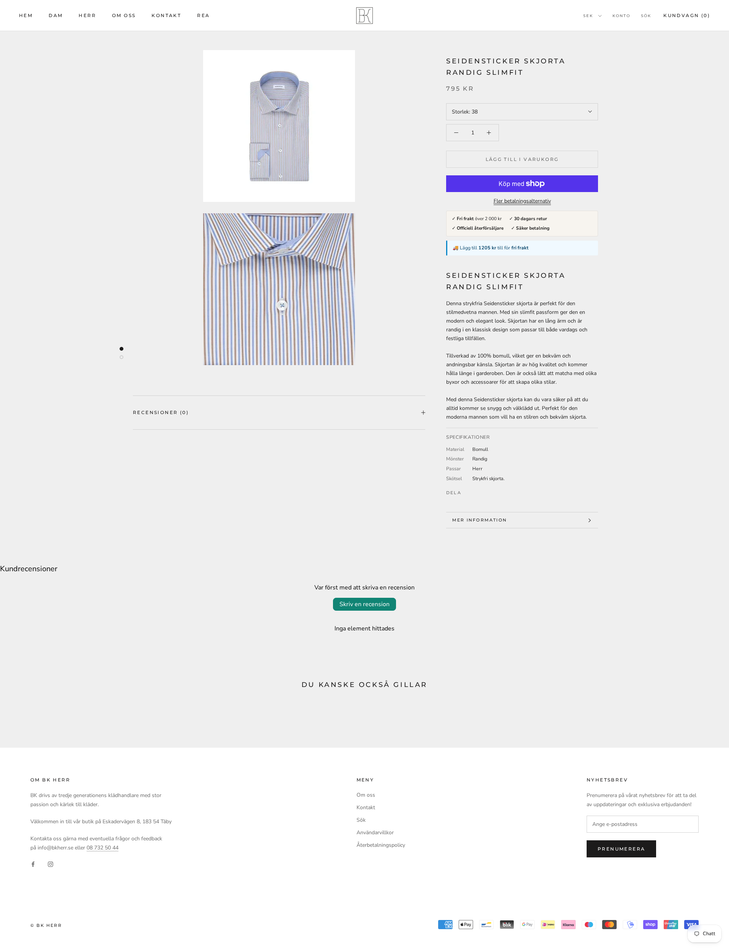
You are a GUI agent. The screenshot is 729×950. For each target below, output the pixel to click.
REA (203, 15)
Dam (56, 15)
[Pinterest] (488, 490)
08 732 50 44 (102, 847)
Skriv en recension (364, 604)
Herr (87, 15)
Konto (621, 15)
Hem (26, 15)
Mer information (479, 520)
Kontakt (166, 15)
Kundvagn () (686, 15)
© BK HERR (46, 925)
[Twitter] (478, 490)
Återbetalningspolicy (381, 845)
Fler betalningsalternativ (522, 201)
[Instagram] (50, 864)
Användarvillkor (375, 832)
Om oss (124, 15)
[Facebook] (468, 490)
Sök (646, 15)
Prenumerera (621, 849)
